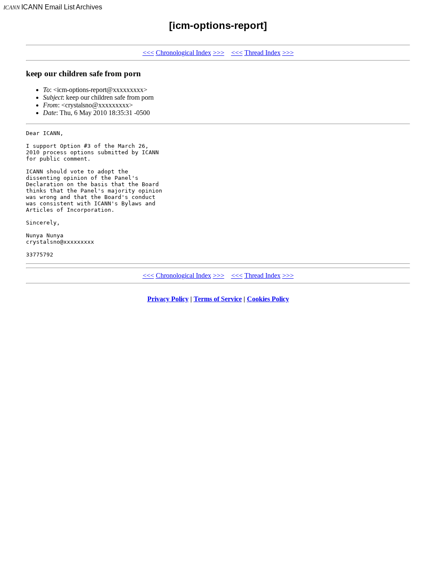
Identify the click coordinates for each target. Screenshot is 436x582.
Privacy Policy (168, 299)
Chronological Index (183, 52)
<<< (148, 52)
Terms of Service (218, 299)
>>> (218, 52)
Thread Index (262, 52)
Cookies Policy (268, 299)
